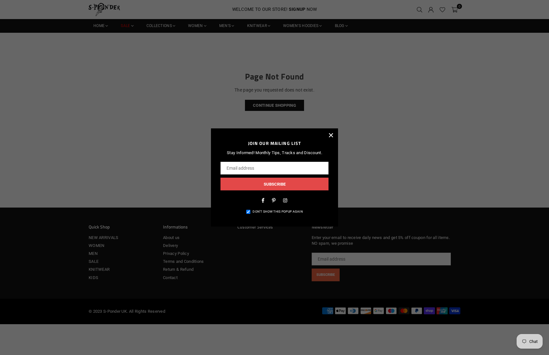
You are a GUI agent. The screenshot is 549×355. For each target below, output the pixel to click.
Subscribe (275, 184)
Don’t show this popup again (278, 211)
